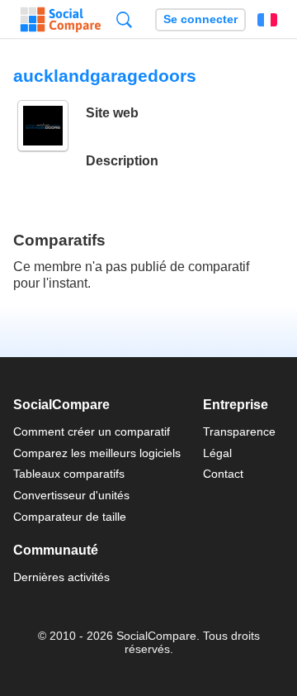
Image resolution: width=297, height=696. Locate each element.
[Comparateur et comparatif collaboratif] (60, 20)
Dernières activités (61, 577)
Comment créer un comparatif (91, 431)
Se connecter (200, 19)
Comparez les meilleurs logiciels (97, 453)
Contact (223, 473)
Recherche (124, 19)
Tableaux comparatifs (69, 473)
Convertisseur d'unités (71, 495)
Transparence (239, 431)
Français (267, 19)
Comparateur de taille (69, 516)
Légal (217, 453)
